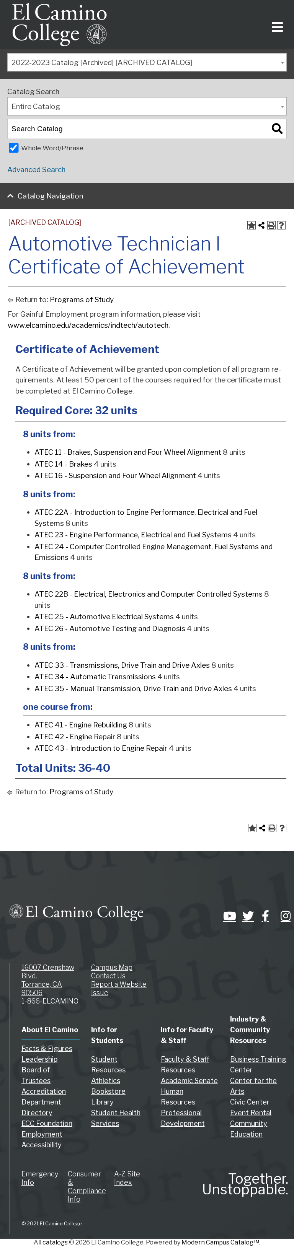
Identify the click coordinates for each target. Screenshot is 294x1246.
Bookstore (108, 1091)
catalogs (55, 1242)
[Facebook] (265, 916)
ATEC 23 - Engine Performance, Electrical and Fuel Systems (133, 534)
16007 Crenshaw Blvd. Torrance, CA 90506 (47, 980)
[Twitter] (246, 916)
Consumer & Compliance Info (87, 1186)
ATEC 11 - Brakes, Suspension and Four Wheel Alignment (127, 452)
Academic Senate (189, 1081)
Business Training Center (258, 1064)
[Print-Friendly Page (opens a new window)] (271, 225)
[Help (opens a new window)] (281, 225)
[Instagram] (284, 916)
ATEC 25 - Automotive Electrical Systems (104, 616)
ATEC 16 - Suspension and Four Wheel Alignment (115, 475)
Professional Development (183, 1118)
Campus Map (111, 967)
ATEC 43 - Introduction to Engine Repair (100, 748)
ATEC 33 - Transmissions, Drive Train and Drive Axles (122, 665)
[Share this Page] (261, 225)
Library (102, 1102)
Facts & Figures (46, 1048)
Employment (41, 1134)
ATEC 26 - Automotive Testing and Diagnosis (109, 628)
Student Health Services (115, 1118)
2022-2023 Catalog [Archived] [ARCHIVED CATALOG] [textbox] (101, 62)
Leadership (39, 1059)
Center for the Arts (253, 1086)
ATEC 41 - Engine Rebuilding (80, 725)
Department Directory (41, 1107)
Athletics (105, 1081)
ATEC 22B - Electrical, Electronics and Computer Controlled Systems (148, 594)
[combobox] (147, 62)
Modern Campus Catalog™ (220, 1242)
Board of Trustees (36, 1075)
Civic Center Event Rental (250, 1107)
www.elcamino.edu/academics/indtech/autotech (88, 325)
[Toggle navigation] (276, 25)
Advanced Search (36, 169)
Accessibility (41, 1145)
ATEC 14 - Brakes (63, 464)
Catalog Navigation (50, 196)
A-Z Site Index (127, 1178)
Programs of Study (82, 299)
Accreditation (43, 1091)
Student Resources (108, 1064)
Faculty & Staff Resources (185, 1064)
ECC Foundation (46, 1123)
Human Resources (178, 1096)
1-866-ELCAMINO (49, 1001)
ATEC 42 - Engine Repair (74, 736)
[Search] (277, 129)
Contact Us (108, 976)
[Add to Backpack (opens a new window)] (251, 225)
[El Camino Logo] (59, 24)
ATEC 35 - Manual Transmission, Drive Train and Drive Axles (133, 688)
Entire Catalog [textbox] (35, 106)
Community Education (248, 1128)
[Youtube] (227, 916)
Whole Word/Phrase (52, 148)
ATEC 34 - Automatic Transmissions (95, 676)
